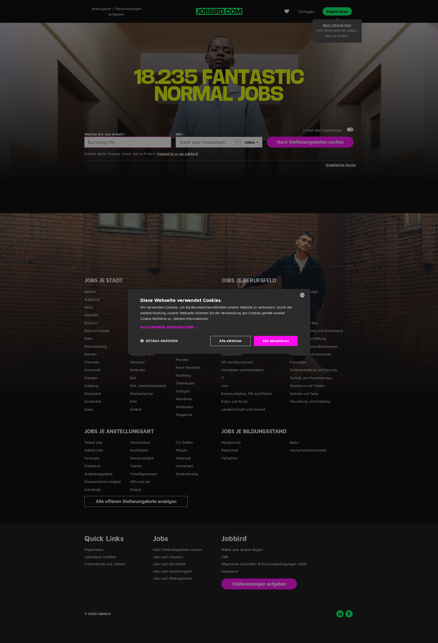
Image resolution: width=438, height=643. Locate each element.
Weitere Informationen (190, 319)
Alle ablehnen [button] (230, 341)
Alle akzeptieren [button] (276, 341)
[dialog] (219, 321)
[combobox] (302, 295)
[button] (219, 327)
